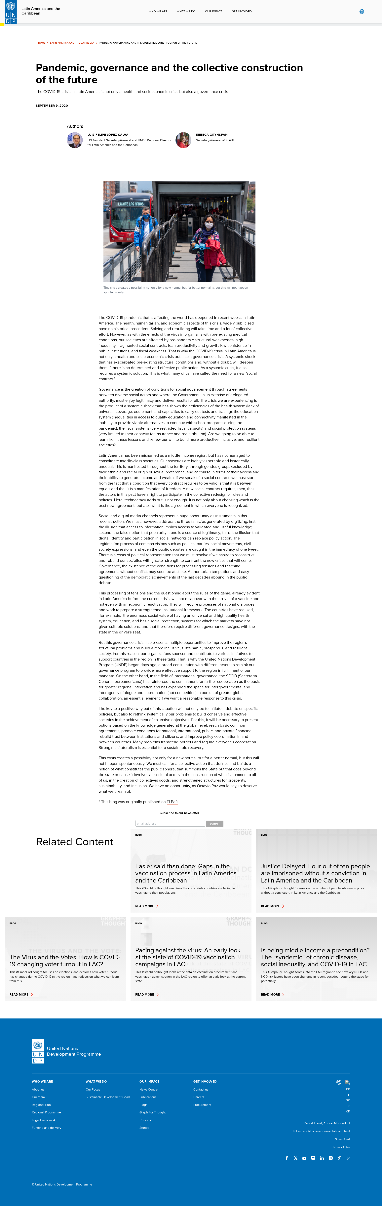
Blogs (143, 1105)
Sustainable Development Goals (108, 1097)
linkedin (322, 1158)
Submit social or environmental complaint (321, 1131)
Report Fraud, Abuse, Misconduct (327, 1123)
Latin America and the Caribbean (40, 11)
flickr (313, 1158)
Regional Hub (41, 1105)
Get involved (242, 11)
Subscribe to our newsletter (179, 813)
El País (172, 801)
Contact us (200, 1089)
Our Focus (93, 1089)
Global (361, 11)
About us (38, 1089)
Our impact (213, 11)
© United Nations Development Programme (62, 1184)
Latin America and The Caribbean (72, 42)
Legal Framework (44, 1120)
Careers (198, 1097)
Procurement (202, 1105)
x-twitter (296, 1158)
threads (348, 1158)
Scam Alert (342, 1139)
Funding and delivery (46, 1128)
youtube (304, 1158)
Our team (38, 1097)
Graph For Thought (152, 1112)
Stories (144, 1128)
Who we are (158, 11)
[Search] (347, 1097)
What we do (186, 11)
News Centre (148, 1089)
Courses (145, 1120)
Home (41, 42)
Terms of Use (341, 1147)
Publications (147, 1097)
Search (369, 11)
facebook (287, 1158)
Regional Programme (46, 1112)
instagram (331, 1158)
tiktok (339, 1158)
